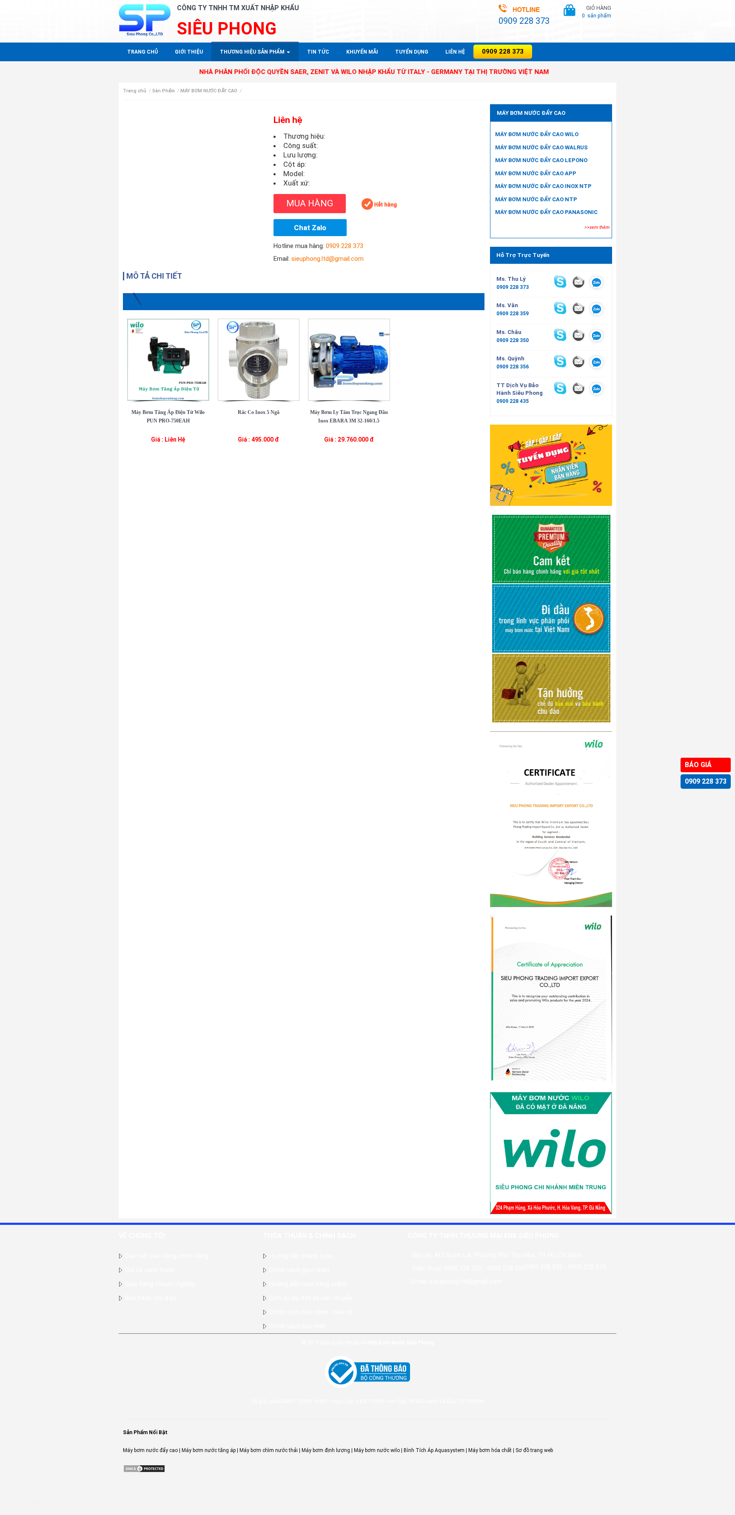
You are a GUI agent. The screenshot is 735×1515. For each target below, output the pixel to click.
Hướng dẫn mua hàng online (308, 1284)
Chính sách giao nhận (299, 1270)
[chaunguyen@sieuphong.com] (578, 335)
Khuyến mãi (362, 52)
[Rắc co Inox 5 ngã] (258, 359)
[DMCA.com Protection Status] (144, 1468)
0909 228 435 (512, 401)
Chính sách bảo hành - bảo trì (310, 1312)
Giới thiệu (189, 52)
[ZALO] (596, 284)
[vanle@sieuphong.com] (578, 308)
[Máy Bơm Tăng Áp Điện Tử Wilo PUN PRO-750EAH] (168, 359)
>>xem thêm (597, 227)
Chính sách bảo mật (297, 1326)
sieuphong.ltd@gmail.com (327, 258)
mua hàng (309, 203)
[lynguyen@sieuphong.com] (578, 282)
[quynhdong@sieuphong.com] (578, 362)
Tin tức (318, 52)
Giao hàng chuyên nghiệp (160, 1284)
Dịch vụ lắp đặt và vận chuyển (310, 1298)
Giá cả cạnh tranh (149, 1270)
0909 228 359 (512, 314)
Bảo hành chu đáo (151, 1298)
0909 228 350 (512, 340)
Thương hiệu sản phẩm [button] (253, 52)
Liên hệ (455, 52)
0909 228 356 (512, 367)
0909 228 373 (705, 781)
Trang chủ (142, 52)
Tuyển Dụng (411, 52)
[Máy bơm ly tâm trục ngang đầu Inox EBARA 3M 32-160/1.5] (349, 359)
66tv (5, 1496)
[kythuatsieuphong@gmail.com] (578, 388)
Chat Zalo (310, 227)
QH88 (6, 1511)
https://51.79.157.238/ (26, 1503)
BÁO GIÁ (698, 765)
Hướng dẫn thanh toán (301, 1256)
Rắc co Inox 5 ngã (258, 412)
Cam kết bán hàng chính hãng (166, 1256)
